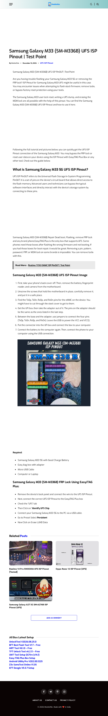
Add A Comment (54, 618)
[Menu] (11, 4)
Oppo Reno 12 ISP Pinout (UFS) (71, 568)
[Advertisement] (54, 28)
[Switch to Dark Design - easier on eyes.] (91, 4)
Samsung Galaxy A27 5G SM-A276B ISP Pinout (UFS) (28, 606)
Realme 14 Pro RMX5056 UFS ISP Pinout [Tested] (29, 570)
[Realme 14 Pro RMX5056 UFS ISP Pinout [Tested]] (30, 553)
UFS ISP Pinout (46, 63)
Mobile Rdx (15, 63)
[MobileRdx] (54, 4)
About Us (37, 700)
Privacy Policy (67, 700)
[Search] (97, 4)
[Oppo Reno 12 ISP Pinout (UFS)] (77, 553)
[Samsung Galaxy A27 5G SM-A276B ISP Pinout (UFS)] (30, 589)
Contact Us (51, 700)
